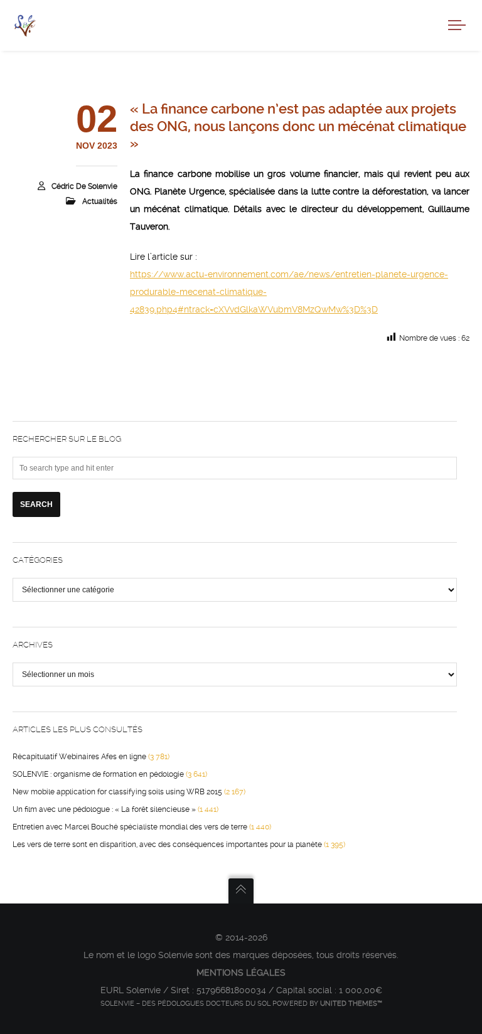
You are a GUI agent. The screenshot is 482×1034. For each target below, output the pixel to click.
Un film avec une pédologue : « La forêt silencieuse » (104, 809)
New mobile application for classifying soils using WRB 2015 (117, 791)
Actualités (99, 201)
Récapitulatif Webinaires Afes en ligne (79, 756)
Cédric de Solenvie (84, 186)
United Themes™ (351, 1003)
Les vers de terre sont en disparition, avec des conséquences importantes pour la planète (167, 844)
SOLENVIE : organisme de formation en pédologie (98, 774)
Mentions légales (241, 972)
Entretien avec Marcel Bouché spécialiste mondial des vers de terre (130, 827)
